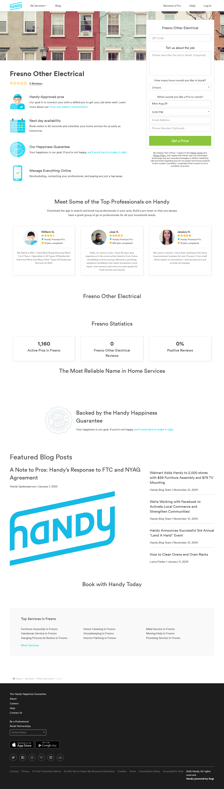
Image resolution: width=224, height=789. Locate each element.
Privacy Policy (159, 155)
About (13, 698)
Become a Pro (172, 5)
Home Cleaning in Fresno (99, 629)
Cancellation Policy (149, 771)
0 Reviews (35, 83)
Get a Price (180, 141)
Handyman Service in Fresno (39, 633)
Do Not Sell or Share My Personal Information (89, 771)
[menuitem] (38, 5)
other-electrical (44, 678)
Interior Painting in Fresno (99, 638)
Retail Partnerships (20, 726)
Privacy (25, 771)
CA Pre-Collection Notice (46, 771)
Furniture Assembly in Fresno (39, 629)
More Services (30, 645)
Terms (132, 771)
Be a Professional (19, 721)
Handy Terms (196, 152)
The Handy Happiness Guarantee (28, 694)
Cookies (122, 771)
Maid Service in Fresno (160, 629)
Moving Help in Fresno (160, 633)
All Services (38, 5)
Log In (207, 5)
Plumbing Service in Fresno (163, 638)
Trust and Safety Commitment (68, 107)
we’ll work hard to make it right (107, 152)
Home (19, 678)
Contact (14, 771)
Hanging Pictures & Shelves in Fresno (44, 638)
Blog (58, 5)
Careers (14, 703)
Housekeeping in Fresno (98, 633)
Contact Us (16, 712)
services (29, 678)
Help (192, 5)
